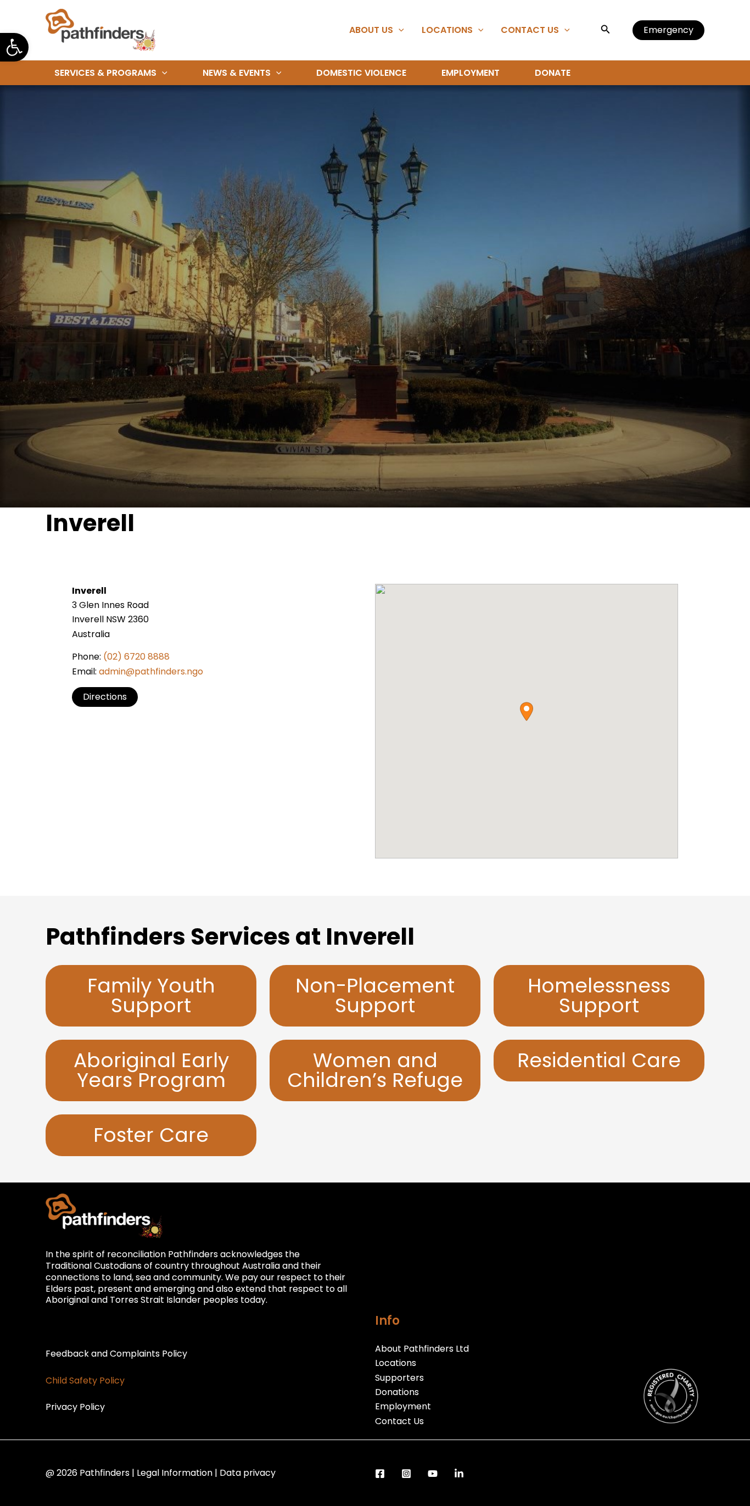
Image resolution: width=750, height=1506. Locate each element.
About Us (371, 30)
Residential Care (599, 1060)
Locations (447, 30)
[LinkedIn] (459, 1474)
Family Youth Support (151, 995)
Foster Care (151, 1135)
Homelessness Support (599, 995)
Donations (397, 1392)
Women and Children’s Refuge (375, 1070)
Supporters (399, 1377)
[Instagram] (406, 1474)
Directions (105, 696)
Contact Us (530, 30)
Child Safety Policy (85, 1380)
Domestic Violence (361, 72)
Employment (470, 72)
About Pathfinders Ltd (422, 1348)
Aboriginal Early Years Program (151, 1070)
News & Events (237, 72)
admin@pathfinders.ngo (151, 671)
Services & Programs (105, 72)
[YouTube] (433, 1474)
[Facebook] (380, 1474)
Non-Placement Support (375, 995)
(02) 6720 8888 (136, 656)
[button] (14, 47)
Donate (552, 72)
